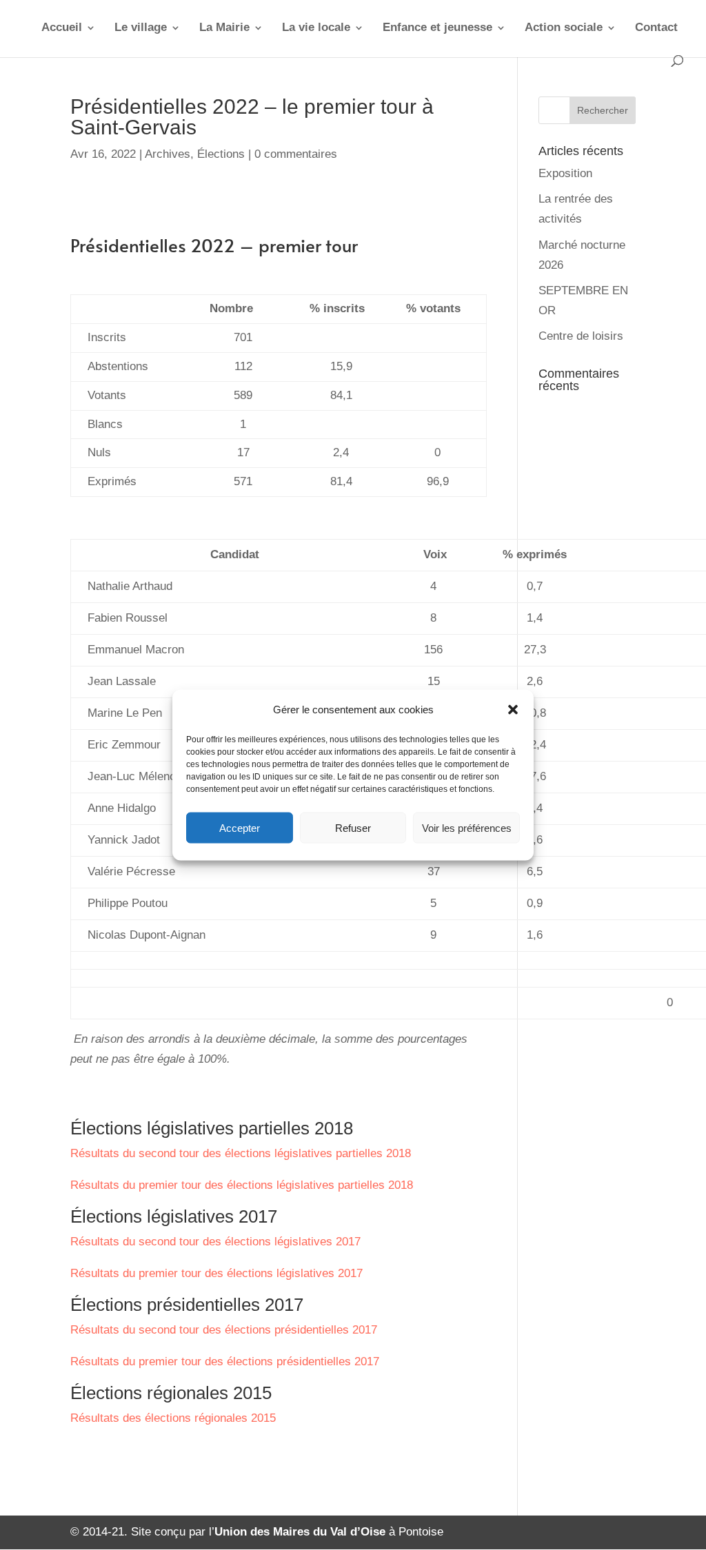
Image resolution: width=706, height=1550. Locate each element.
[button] (513, 710)
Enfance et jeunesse (437, 28)
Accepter (239, 827)
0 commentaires (295, 154)
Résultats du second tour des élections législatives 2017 (215, 1241)
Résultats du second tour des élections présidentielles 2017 (223, 1329)
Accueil (61, 28)
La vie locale (316, 28)
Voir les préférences (467, 827)
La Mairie (224, 28)
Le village (140, 28)
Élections (221, 154)
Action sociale (564, 28)
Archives (167, 154)
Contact (656, 28)
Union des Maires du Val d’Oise (299, 1531)
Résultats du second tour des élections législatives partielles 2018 (240, 1153)
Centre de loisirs (580, 336)
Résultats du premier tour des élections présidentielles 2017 (224, 1361)
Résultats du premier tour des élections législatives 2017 (216, 1273)
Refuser (353, 827)
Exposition (565, 173)
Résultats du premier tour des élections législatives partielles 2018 (241, 1185)
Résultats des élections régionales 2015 (173, 1418)
